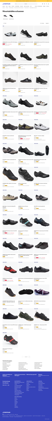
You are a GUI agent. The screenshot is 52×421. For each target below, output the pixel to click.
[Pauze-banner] (47, 1)
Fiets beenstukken (5, 368)
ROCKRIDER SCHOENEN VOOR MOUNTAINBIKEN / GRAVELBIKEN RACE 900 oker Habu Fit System (10, 65)
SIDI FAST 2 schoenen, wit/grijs (39, 135)
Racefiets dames (5, 369)
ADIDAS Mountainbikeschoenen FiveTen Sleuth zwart (26, 89)
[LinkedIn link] (8, 385)
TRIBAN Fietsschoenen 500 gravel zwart (9, 88)
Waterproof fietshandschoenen (23, 369)
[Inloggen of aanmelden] (46, 4)
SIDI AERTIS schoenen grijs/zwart (39, 206)
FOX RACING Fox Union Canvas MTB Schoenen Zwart (10, 325)
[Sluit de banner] (48, 1)
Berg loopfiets (5, 363)
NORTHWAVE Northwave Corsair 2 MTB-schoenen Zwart (40, 279)
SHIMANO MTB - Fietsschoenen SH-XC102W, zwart (41, 231)
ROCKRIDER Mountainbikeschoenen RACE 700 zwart (26, 65)
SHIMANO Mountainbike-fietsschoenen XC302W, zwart (9, 255)
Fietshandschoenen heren (38, 362)
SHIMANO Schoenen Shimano (23, 206)
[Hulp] (45, 4)
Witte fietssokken (21, 367)
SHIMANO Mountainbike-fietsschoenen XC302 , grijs (10, 112)
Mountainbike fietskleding (6, 362)
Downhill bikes (5, 367)
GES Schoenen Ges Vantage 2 (23, 230)
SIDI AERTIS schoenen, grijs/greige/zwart (9, 159)
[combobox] (47, 23)
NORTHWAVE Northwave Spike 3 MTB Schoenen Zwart (40, 160)
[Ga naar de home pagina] (6, 3)
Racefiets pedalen (37, 363)
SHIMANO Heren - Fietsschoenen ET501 (40, 324)
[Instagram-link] (6, 385)
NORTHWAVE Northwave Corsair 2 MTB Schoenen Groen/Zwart (24, 136)
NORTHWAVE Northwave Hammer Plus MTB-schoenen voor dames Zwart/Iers (25, 255)
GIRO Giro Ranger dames (22, 183)
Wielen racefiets (36, 367)
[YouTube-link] (5, 385)
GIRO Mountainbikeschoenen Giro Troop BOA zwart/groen (41, 65)
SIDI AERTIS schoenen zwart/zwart (8, 135)
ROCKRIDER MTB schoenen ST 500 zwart (40, 88)
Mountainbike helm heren (22, 368)
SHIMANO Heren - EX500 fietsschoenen (24, 324)
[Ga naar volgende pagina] (29, 357)
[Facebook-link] (3, 385)
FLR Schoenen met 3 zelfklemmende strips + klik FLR (25, 301)
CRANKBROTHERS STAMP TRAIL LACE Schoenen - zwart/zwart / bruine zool (9, 301)
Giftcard (47, 6)
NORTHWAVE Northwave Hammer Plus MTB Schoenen (10, 231)
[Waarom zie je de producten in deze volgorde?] (40, 23)
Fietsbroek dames (21, 366)
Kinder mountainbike (37, 368)
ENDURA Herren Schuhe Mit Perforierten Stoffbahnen (40, 255)
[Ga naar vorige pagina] (23, 357)
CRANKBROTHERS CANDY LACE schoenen (9, 183)
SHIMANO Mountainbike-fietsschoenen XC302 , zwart (26, 160)
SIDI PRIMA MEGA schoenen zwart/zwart (40, 183)
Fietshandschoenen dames (22, 362)
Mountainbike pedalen (6, 366)
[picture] (10, 33)
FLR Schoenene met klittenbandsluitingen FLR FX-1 (26, 279)
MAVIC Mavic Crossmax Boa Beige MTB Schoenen (9, 207)
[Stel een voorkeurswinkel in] (43, 4)
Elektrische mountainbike (38, 366)
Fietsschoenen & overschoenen (23, 363)
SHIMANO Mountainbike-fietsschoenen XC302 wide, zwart (26, 112)
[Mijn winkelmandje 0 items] (48, 4)
